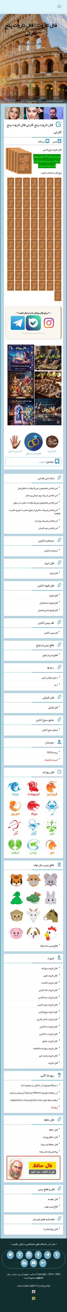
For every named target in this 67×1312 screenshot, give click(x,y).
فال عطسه (53, 1199)
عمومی (42, 461)
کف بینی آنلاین (51, 632)
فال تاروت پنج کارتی (48, 1011)
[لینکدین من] (24, 1263)
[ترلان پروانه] (34, 113)
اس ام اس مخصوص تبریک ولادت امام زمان (38, 487)
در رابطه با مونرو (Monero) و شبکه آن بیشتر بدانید (34, 1092)
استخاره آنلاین (51, 550)
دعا (56, 684)
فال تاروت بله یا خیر (48, 1055)
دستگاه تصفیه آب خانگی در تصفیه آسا (39, 1085)
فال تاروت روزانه (49, 968)
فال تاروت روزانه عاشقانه (45, 1048)
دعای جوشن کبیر (49, 677)
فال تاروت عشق (50, 1040)
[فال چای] (48, 412)
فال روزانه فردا (50, 1228)
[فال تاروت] (48, 358)
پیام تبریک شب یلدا (48, 1151)
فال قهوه (53, 595)
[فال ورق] (21, 412)
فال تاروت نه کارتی (49, 1026)
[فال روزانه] (21, 358)
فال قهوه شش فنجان (48, 610)
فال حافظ (53, 1129)
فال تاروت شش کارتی (47, 1019)
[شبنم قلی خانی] (14, 113)
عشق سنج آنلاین (50, 729)
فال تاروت (53, 1062)
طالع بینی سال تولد (49, 945)
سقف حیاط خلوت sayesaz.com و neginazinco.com (34, 1099)
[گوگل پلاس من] (42, 1263)
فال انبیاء (53, 572)
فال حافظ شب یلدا (49, 1144)
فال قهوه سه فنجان (48, 602)
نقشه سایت (22, 1285)
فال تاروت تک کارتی (48, 989)
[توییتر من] (10, 1255)
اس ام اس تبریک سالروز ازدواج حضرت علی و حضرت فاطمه (34, 511)
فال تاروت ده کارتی (48, 1033)
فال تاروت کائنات (49, 982)
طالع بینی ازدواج (50, 655)
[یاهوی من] (56, 1255)
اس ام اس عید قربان (48, 527)
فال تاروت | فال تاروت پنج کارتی (31, 29)
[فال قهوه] (48, 385)
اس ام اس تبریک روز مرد (46, 520)
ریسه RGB (52, 752)
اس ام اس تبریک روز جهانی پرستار (42, 495)
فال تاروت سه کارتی (48, 997)
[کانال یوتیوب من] (33, 1263)
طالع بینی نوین (51, 1206)
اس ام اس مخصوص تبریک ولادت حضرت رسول (35, 502)
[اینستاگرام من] (29, 1255)
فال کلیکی (53, 707)
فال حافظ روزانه (50, 1137)
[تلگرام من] (47, 1255)
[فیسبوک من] (38, 1255)
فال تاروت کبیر (50, 975)
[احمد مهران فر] (53, 113)
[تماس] (19, 1255)
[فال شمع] (21, 385)
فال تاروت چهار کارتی (48, 1004)
